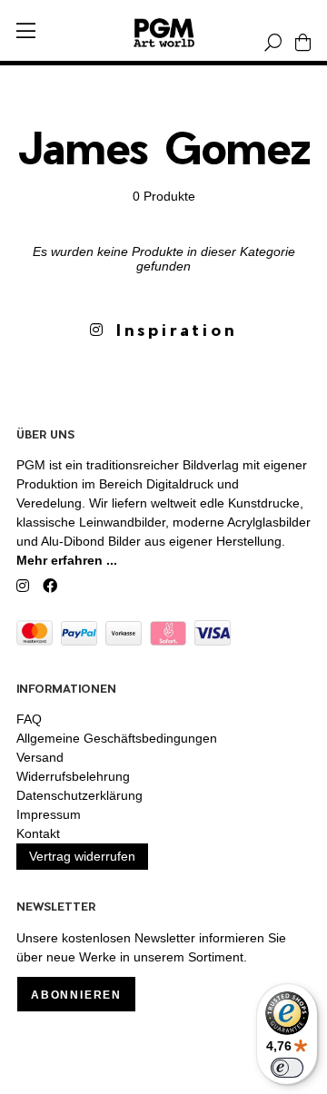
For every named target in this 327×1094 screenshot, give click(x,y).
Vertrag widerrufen (82, 856)
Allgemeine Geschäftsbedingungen (116, 738)
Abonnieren (76, 995)
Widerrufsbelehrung (73, 776)
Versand (40, 757)
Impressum (48, 814)
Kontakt (38, 833)
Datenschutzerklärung (79, 795)
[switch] (287, 1068)
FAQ (29, 719)
